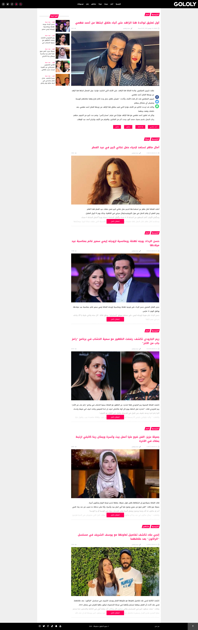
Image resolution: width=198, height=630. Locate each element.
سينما (106, 4)
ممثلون (128, 127)
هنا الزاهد (140, 127)
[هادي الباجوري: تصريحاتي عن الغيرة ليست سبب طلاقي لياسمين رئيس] (54, 66)
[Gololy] (185, 4)
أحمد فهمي (153, 127)
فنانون (117, 127)
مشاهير (93, 4)
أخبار (111, 4)
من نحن (157, 626)
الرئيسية (118, 4)
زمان (87, 4)
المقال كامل (115, 221)
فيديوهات (80, 4)
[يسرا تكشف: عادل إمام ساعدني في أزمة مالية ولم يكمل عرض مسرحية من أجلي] (54, 80)
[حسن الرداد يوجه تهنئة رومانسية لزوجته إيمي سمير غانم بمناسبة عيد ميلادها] (54, 26)
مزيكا (100, 4)
